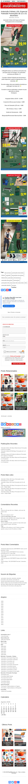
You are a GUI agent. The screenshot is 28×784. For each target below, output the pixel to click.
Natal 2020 (3, 654)
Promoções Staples (5, 682)
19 (8, 710)
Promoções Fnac (5, 674)
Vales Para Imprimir (5, 639)
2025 (2, 602)
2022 (2, 607)
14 (13, 708)
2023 (2, 606)
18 (6, 710)
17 (4, 710)
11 (6, 708)
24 (4, 711)
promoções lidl (5, 282)
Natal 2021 (3, 652)
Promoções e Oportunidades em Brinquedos (11, 687)
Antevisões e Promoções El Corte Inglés (10, 671)
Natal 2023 (3, 649)
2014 (2, 621)
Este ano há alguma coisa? (7, 514)
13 (10, 708)
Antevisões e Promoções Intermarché (9, 664)
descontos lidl (13, 282)
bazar (4, 584)
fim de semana (10, 585)
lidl (25, 282)
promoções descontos (17, 272)
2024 (2, 604)
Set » (5, 714)
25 (6, 711)
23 (1, 711)
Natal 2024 (3, 646)
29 (15, 711)
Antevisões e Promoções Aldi (7, 663)
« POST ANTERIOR (5, 1)
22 (15, 710)
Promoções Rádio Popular (7, 676)
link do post (4, 416)
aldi (15, 585)
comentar (9, 416)
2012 (2, 624)
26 (8, 711)
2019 (2, 612)
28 (13, 711)
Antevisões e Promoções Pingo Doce (9, 657)
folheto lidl (4, 277)
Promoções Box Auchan (6, 677)
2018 (2, 614)
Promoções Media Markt (6, 679)
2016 (2, 617)
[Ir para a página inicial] (14, 5)
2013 (2, 622)
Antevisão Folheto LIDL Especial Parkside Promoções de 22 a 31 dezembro (14, 14)
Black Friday (4, 643)
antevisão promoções (6, 280)
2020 (2, 611)
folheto (3, 275)
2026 (2, 601)
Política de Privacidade (6, 691)
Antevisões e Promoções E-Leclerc (9, 669)
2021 (2, 609)
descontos (21, 282)
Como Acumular (4, 636)
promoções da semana (17, 275)
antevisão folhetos (6, 285)
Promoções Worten (5, 681)
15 (15, 708)
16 (1, 710)
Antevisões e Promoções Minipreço (9, 667)
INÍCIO (13, 1)
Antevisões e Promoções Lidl (7, 661)
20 (10, 710)
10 (4, 708)
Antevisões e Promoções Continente (9, 659)
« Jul (2, 714)
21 (13, 710)
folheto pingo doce (10, 584)
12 (8, 708)
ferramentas (17, 277)
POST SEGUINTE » (21, 1)
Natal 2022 (3, 651)
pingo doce (18, 585)
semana (14, 285)
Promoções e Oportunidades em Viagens (10, 686)
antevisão (10, 277)
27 (10, 711)
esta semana (7, 272)
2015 (2, 619)
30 (1, 713)
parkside (8, 275)
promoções (16, 280)
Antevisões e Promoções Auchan (8, 666)
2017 (2, 616)
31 (4, 713)
